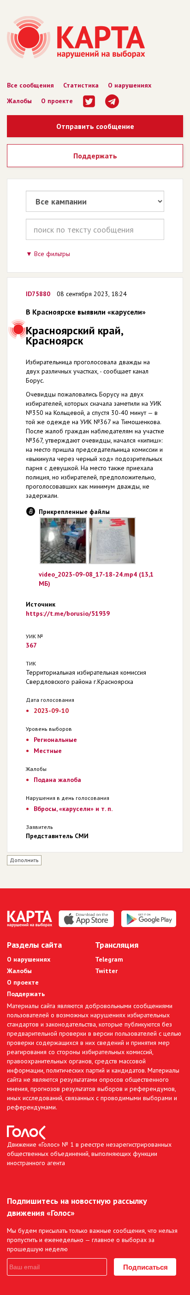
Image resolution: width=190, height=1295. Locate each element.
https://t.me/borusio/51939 (68, 613)
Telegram (109, 959)
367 (31, 645)
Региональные (55, 739)
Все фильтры (52, 254)
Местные (48, 751)
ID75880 (38, 294)
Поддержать (95, 155)
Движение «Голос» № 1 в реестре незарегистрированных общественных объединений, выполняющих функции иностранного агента (89, 1153)
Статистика (81, 85)
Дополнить (24, 860)
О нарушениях (129, 85)
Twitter (106, 971)
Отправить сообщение (95, 126)
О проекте (57, 101)
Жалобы (19, 101)
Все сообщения (30, 85)
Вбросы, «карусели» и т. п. (73, 809)
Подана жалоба (57, 780)
